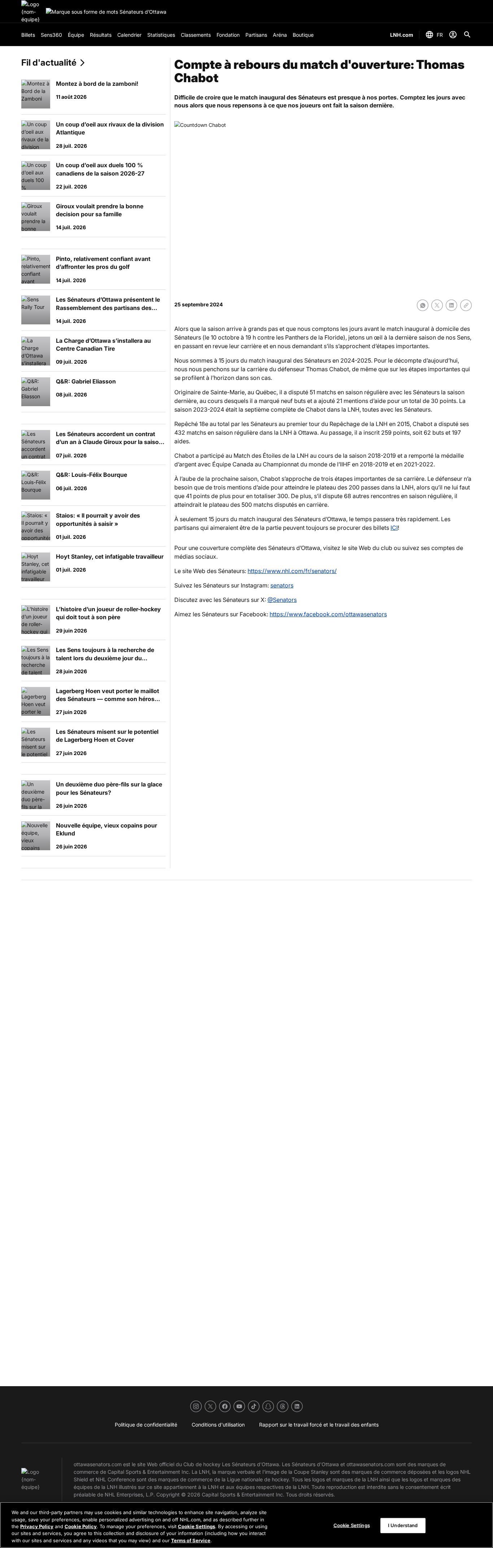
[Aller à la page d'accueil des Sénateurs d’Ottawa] (32, 11)
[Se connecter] (453, 34)
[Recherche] (467, 34)
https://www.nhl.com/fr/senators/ (292, 571)
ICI (394, 527)
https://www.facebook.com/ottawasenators (328, 614)
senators (281, 585)
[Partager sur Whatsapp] (422, 305)
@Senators (282, 599)
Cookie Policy (81, 1526)
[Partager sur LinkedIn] (451, 305)
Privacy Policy (36, 1526)
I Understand (403, 1525)
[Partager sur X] (437, 305)
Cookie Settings (196, 1526)
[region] (246, 1525)
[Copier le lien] (466, 305)
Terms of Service (190, 1540)
